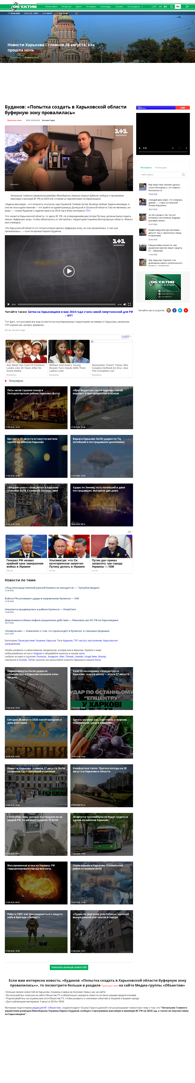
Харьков (51, 640)
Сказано (119, 6)
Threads (70, 656)
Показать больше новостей (69, 967)
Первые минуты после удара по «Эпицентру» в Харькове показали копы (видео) (53, 47)
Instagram (53, 656)
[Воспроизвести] (8, 304)
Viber (61, 656)
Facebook (41, 656)
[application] (69, 271)
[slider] (66, 304)
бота (98, 659)
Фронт (79, 6)
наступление (95, 640)
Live (154, 6)
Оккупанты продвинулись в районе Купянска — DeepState (40, 609)
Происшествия (17, 57)
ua (160, 6)
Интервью (91, 6)
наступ (83, 640)
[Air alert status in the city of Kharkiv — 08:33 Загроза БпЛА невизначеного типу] (76, 13)
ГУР (76, 640)
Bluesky (102, 656)
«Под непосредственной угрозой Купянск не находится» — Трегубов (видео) (52, 587)
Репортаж (66, 6)
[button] (69, 271)
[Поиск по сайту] (171, 6)
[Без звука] (124, 304)
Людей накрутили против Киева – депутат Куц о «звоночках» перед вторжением (164, 233)
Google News (90, 656)
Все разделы (133, 6)
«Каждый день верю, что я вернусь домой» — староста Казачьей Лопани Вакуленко (165, 202)
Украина (40, 640)
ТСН (88, 210)
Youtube (23, 659)
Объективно (51, 6)
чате (82, 653)
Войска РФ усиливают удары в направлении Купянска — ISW (42, 598)
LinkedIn (79, 656)
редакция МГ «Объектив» (46, 1007)
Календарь (105, 6)
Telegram (37, 653)
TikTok (31, 659)
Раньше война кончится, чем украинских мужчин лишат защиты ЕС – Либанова (165, 248)
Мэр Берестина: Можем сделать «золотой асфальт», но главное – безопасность (164, 187)
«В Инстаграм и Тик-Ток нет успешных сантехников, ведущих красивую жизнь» (164, 218)
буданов (68, 640)
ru (165, 6)
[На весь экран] (129, 304)
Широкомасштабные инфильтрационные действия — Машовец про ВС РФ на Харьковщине (61, 620)
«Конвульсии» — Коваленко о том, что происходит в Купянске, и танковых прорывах (57, 631)
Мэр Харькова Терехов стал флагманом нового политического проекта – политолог (165, 263)
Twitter (180, 310)
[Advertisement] (97, 83)
